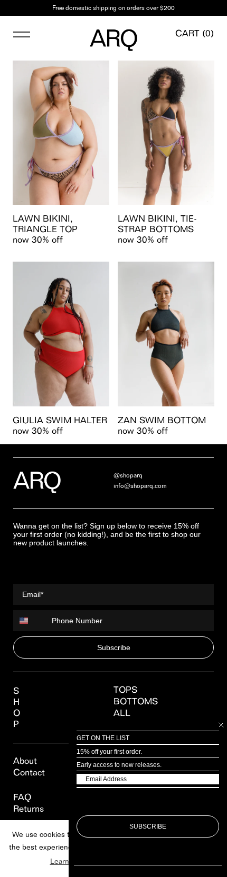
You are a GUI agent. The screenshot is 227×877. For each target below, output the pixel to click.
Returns (28, 808)
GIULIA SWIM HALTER (60, 420)
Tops (125, 689)
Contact (29, 772)
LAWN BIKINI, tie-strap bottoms (157, 223)
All (122, 712)
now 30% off (38, 239)
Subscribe (113, 647)
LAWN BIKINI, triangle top (45, 223)
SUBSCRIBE (147, 826)
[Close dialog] (221, 725)
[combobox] (30, 621)
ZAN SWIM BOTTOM (162, 420)
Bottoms (136, 701)
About (25, 760)
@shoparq (128, 475)
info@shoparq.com (140, 486)
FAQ (22, 797)
